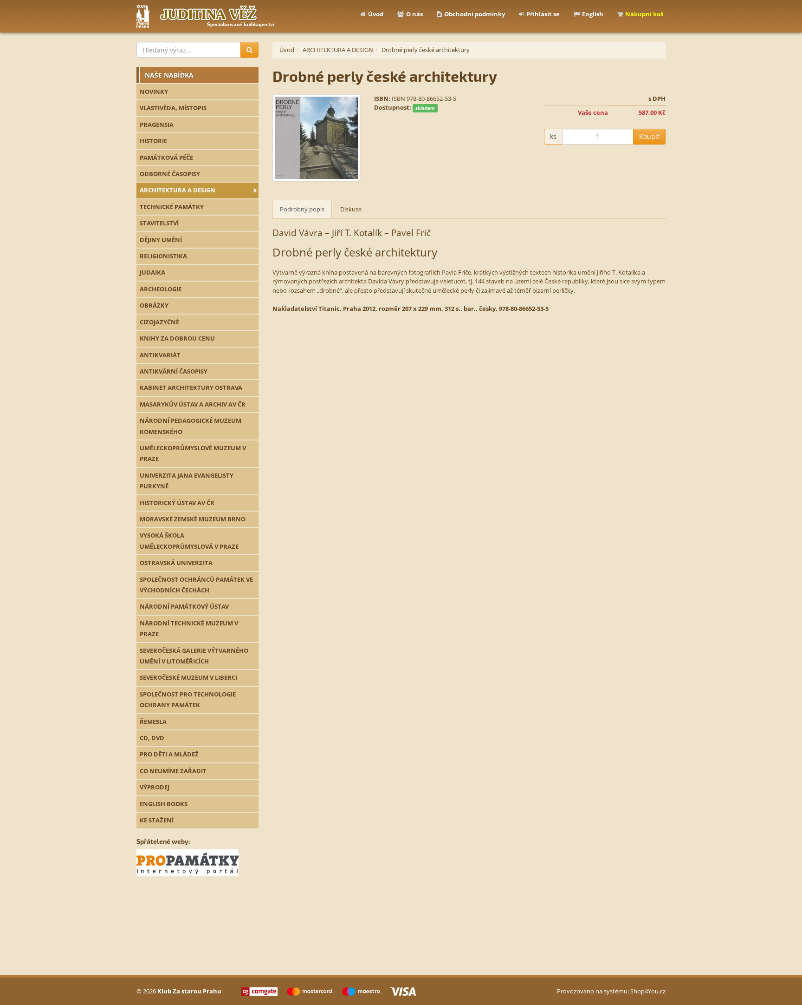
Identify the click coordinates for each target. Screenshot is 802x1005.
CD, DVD (152, 738)
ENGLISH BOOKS (164, 804)
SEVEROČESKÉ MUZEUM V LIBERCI (188, 677)
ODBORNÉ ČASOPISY (170, 174)
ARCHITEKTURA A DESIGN (177, 190)
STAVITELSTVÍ (159, 223)
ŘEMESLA (153, 721)
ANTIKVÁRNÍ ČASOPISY (173, 371)
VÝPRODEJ (154, 787)
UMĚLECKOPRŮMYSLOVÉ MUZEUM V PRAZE (193, 453)
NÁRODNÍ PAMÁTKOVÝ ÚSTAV (184, 606)
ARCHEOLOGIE (160, 289)
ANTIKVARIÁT (160, 355)
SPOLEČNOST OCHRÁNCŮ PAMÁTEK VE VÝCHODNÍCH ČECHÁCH (196, 584)
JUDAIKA (152, 272)
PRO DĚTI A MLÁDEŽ (169, 754)
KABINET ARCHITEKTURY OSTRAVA (191, 387)
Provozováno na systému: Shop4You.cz (611, 991)
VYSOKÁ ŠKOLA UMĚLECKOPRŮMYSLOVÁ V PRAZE (189, 540)
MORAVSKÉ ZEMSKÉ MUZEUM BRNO (193, 519)
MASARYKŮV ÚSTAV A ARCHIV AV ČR (193, 404)
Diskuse (351, 209)
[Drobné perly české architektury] (316, 137)
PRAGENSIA (157, 124)
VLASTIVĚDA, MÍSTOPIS (173, 108)
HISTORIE (153, 141)
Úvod (375, 14)
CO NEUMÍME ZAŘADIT (173, 771)
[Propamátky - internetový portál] (187, 862)
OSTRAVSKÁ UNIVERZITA (176, 562)
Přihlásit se (543, 14)
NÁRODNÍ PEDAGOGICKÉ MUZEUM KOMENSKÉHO (190, 425)
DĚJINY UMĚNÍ (161, 240)
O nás (414, 14)
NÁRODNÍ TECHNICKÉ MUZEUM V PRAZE (189, 628)
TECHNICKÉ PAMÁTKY (172, 207)
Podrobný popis (302, 209)
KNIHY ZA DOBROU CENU (177, 338)
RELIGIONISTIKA (163, 256)
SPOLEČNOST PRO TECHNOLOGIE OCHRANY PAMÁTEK (188, 699)
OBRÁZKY (154, 305)
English (592, 14)
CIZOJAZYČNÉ (159, 322)
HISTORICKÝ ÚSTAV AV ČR (177, 503)
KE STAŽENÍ (157, 820)
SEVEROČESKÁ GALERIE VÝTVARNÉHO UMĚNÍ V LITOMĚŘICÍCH (194, 655)
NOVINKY (154, 91)
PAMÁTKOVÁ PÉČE (166, 157)
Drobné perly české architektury (426, 50)
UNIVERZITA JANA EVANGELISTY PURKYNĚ (186, 480)
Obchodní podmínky (474, 14)
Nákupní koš (644, 14)
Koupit (649, 136)
